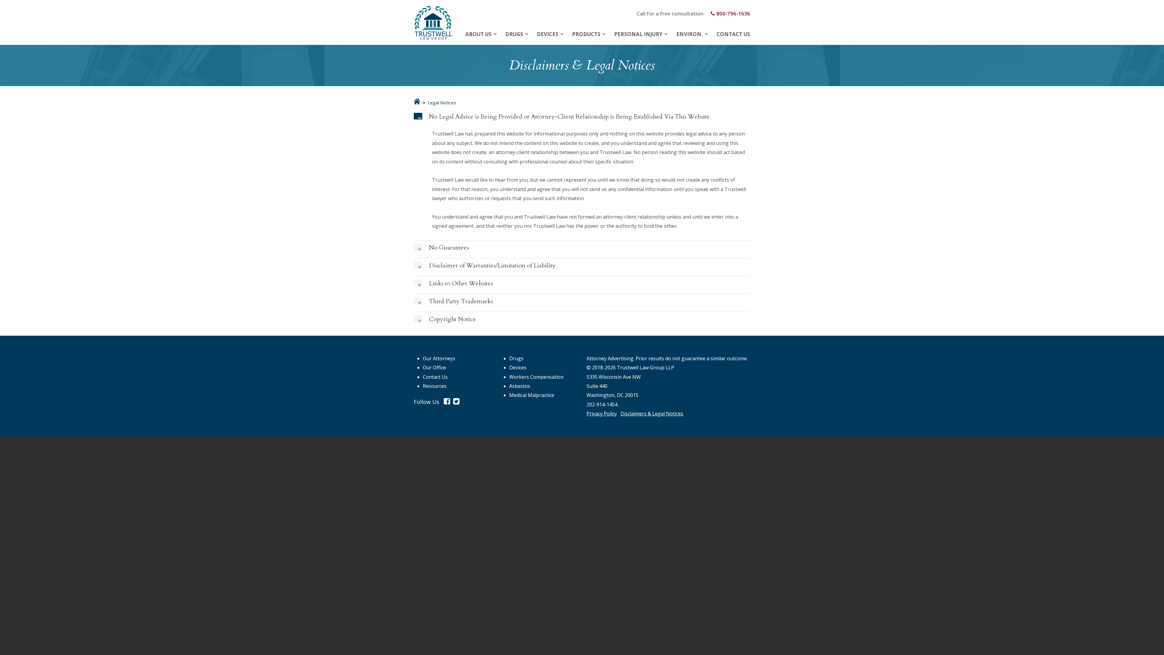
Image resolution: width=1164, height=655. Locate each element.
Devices (547, 34)
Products (586, 34)
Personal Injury (638, 34)
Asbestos (519, 386)
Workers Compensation (536, 377)
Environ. (689, 34)
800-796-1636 (733, 13)
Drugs (514, 34)
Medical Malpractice (531, 395)
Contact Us (733, 34)
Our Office (434, 367)
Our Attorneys (439, 358)
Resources (435, 386)
